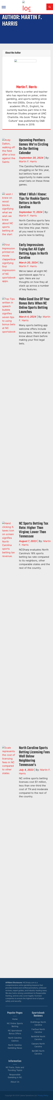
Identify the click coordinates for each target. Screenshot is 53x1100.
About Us (15, 1082)
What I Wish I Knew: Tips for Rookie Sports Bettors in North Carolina (34, 200)
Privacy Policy (43, 1095)
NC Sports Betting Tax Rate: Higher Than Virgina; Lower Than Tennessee (33, 529)
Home (15, 1019)
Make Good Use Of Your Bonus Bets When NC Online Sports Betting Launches (34, 305)
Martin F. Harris (26, 87)
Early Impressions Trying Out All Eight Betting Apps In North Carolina (33, 251)
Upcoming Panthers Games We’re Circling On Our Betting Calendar (33, 146)
